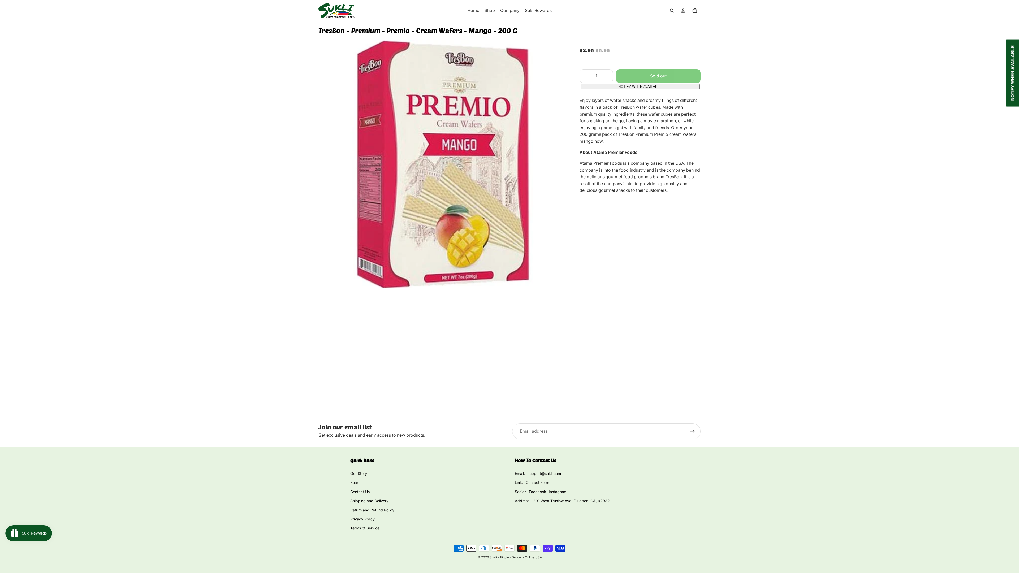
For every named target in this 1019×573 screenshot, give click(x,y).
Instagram (557, 491)
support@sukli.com (544, 473)
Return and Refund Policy (372, 510)
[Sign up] (692, 431)
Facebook (537, 491)
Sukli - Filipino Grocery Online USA (516, 557)
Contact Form (537, 482)
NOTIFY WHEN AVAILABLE (640, 87)
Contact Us (360, 491)
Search (356, 482)
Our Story (358, 473)
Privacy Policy (362, 519)
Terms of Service (364, 528)
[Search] (672, 10)
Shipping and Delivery (369, 500)
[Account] (683, 10)
